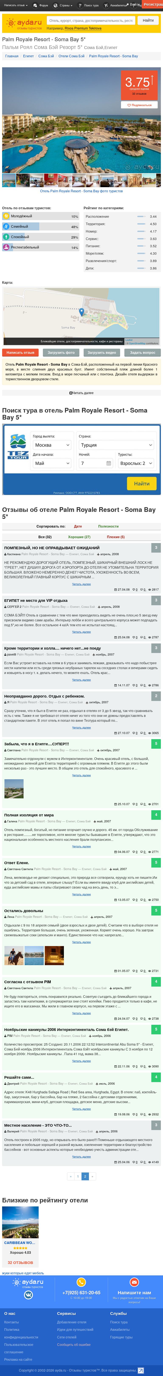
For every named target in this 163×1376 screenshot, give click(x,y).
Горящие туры (121, 1337)
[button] (157, 120)
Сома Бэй (46, 55)
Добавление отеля (71, 1322)
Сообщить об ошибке (74, 1344)
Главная (11, 55)
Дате (78, 526)
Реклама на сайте (18, 1359)
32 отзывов (20, 1262)
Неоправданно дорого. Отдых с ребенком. (44, 696)
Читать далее (83, 392)
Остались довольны (23, 910)
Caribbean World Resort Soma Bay (20, 1242)
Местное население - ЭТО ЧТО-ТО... (38, 1125)
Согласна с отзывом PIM (27, 981)
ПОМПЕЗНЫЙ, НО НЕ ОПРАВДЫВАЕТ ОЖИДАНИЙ (52, 547)
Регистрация (153, 4)
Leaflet (128, 339)
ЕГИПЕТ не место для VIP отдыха (35, 600)
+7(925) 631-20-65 (81, 1292)
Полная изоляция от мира (29, 815)
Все (45, 537)
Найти (148, 20)
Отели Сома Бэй (71, 55)
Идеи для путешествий (75, 1329)
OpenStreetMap (137, 343)
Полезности (108, 526)
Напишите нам (134, 1292)
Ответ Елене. (16, 862)
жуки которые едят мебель (23, 1273)
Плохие (116, 537)
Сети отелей (66, 1337)
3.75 (137, 81)
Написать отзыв (20, 352)
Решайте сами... (19, 1077)
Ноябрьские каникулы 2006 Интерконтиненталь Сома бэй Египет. (66, 1029)
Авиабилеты (118, 5)
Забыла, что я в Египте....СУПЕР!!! (36, 744)
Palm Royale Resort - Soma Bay (113, 55)
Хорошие (79, 537)
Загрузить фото (61, 352)
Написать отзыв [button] (14, 5)
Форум (43, 5)
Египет (28, 55)
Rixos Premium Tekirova (83, 28)
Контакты (11, 1322)
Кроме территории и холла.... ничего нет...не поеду (52, 648)
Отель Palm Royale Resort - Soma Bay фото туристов (81, 190)
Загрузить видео (102, 352)
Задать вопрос (142, 352)
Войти (134, 4)
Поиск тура (90, 5)
